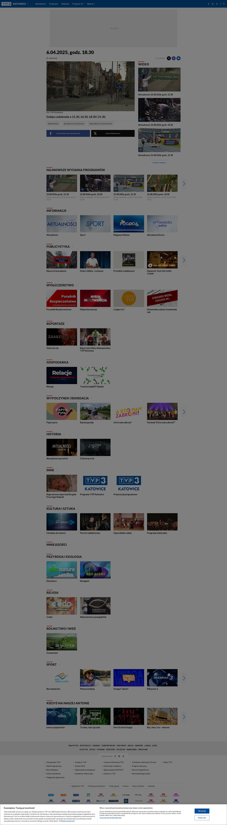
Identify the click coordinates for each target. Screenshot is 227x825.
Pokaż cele (202, 818)
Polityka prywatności (67, 821)
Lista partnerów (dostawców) (110, 818)
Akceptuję (202, 811)
